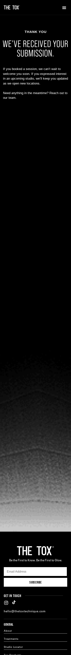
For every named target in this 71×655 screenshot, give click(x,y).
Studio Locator (13, 646)
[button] (64, 7)
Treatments (11, 638)
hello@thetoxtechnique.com (25, 611)
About (8, 630)
